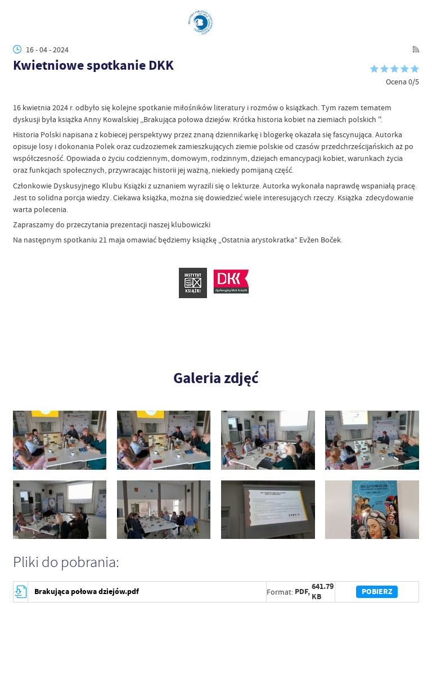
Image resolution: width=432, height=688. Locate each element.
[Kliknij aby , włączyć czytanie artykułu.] (18, 91)
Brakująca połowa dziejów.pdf (86, 591)
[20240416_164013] (60, 440)
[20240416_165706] (60, 509)
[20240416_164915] (268, 440)
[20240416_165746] (268, 509)
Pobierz (377, 591)
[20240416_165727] (164, 509)
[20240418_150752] (372, 509)
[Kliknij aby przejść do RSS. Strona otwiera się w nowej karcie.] (416, 49)
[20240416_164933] (372, 440)
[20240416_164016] (164, 440)
